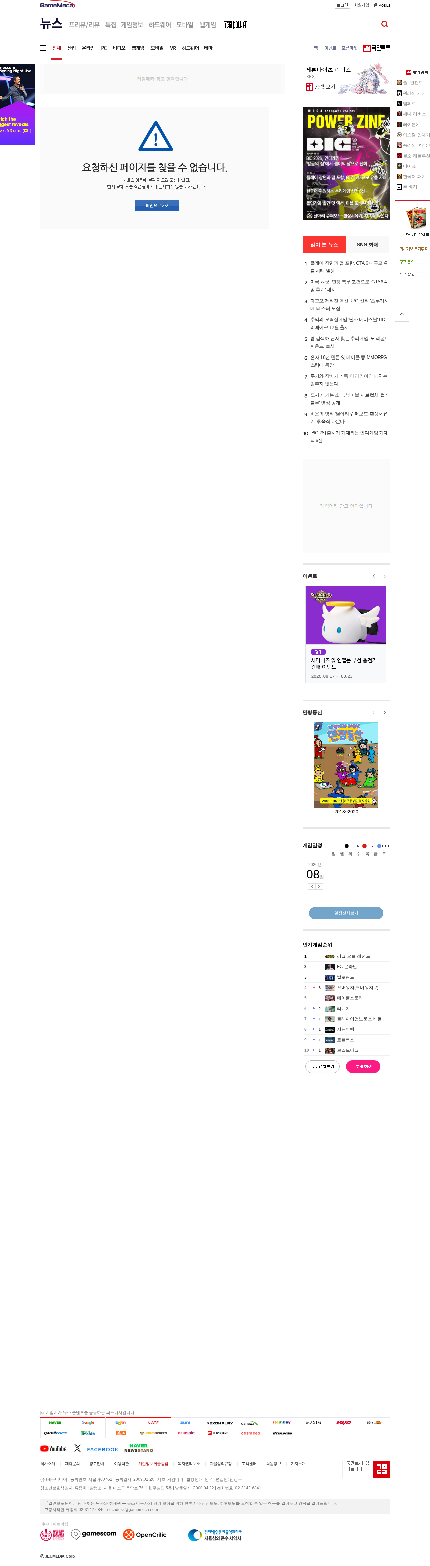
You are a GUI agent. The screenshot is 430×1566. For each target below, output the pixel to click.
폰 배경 (410, 187)
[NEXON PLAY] (219, 1423)
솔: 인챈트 (413, 82)
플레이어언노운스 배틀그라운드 (368, 1018)
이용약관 (121, 1463)
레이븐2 (411, 124)
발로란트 (345, 977)
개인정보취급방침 (153, 1463)
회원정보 (273, 1463)
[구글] (89, 1423)
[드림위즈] (374, 1423)
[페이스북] (105, 1448)
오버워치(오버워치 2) (357, 987)
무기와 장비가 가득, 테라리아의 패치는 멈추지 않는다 (348, 379)
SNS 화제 (368, 244)
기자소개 (298, 1463)
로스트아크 (348, 1050)
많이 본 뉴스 (324, 244)
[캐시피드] (251, 1433)
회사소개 (47, 1463)
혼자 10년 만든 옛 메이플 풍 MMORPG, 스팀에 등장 (349, 361)
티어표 (409, 166)
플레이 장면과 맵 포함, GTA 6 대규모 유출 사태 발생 (349, 266)
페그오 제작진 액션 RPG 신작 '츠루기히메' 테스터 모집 (349, 304)
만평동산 (312, 712)
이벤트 (310, 576)
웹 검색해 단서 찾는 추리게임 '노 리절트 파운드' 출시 (349, 342)
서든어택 (345, 1029)
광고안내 (96, 1463)
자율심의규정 (221, 1463)
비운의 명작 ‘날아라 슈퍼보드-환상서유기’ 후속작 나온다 (348, 417)
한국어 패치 (414, 176)
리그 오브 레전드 (353, 956)
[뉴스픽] (187, 1433)
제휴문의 (72, 1463)
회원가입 (361, 5)
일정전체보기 (346, 913)
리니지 (343, 1008)
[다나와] (251, 1423)
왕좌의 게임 (414, 93)
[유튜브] (57, 1448)
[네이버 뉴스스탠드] (142, 1448)
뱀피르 (409, 103)
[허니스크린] (154, 1433)
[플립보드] (219, 1433)
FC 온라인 (347, 966)
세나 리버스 (414, 113)
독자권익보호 (189, 1463)
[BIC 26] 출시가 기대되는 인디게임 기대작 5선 (349, 436)
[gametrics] (56, 1433)
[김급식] (121, 1433)
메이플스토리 (350, 997)
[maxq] (344, 1423)
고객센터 (249, 1463)
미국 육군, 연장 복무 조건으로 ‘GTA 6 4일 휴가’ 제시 (348, 285)
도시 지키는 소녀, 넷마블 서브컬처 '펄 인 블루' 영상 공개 (350, 398)
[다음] (121, 1423)
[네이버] (56, 1423)
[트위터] (80, 1448)
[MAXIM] (314, 1423)
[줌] (187, 1423)
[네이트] (154, 1423)
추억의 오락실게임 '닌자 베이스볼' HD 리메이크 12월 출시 (347, 323)
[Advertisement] (162, 78)
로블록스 (345, 1039)
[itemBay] (283, 1423)
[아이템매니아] (89, 1433)
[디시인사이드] (283, 1433)
